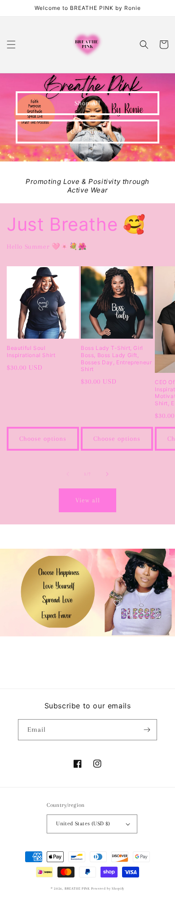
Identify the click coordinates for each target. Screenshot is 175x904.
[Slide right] (107, 474)
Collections (87, 131)
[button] (11, 44)
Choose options (42, 438)
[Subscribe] (147, 729)
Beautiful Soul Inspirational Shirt (31, 351)
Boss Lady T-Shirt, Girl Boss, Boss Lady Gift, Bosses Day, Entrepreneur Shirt (116, 358)
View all (87, 500)
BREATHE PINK (78, 888)
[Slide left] (68, 474)
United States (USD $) (83, 823)
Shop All (87, 103)
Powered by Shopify (108, 888)
